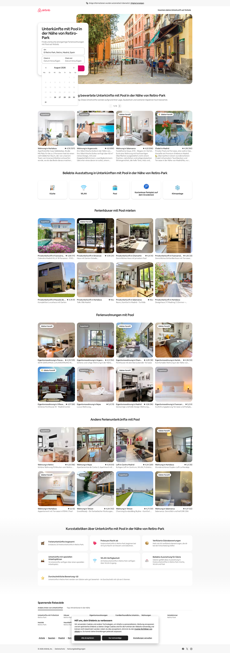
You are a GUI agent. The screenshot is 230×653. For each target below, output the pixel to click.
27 (60, 97)
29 (69, 97)
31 (45, 102)
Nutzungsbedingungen (76, 649)
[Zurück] (111, 106)
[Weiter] (119, 106)
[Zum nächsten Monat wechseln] (73, 67)
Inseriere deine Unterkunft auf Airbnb (174, 10)
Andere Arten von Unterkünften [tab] (50, 608)
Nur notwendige (115, 638)
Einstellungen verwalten (142, 638)
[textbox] (52, 60)
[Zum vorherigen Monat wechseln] (46, 67)
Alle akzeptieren (87, 638)
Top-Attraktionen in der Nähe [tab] (78, 608)
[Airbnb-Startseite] (44, 10)
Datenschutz (60, 649)
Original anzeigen (137, 3)
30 (74, 97)
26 (55, 97)
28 (65, 97)
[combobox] (63, 52)
